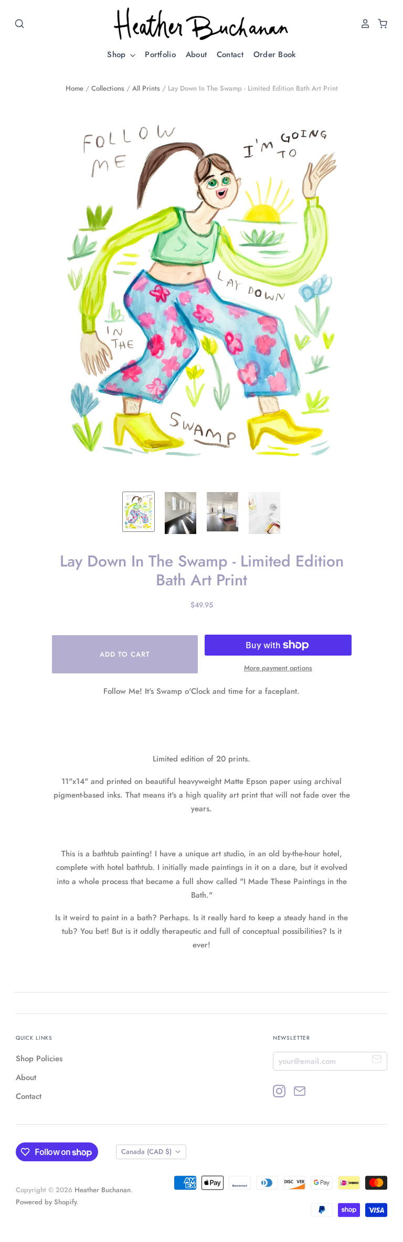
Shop (118, 54)
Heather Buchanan (103, 1190)
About (196, 54)
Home (74, 88)
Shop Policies (39, 1058)
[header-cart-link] (379, 23)
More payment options (278, 668)
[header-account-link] (362, 23)
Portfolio (160, 54)
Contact (230, 54)
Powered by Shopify (46, 1202)
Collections (107, 88)
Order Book (274, 54)
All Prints (146, 88)
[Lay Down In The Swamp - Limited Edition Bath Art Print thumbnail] (138, 511)
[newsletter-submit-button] (377, 1061)
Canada (146, 1152)
